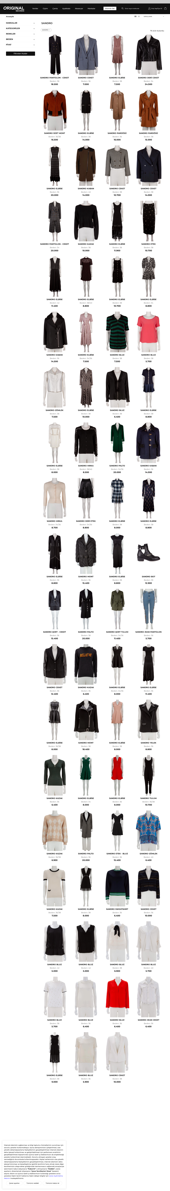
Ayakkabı (66, 8)
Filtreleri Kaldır (20, 53)
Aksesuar (79, 8)
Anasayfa (10, 16)
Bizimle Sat (110, 8)
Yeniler (35, 8)
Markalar (91, 8)
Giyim (45, 8)
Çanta (55, 8)
